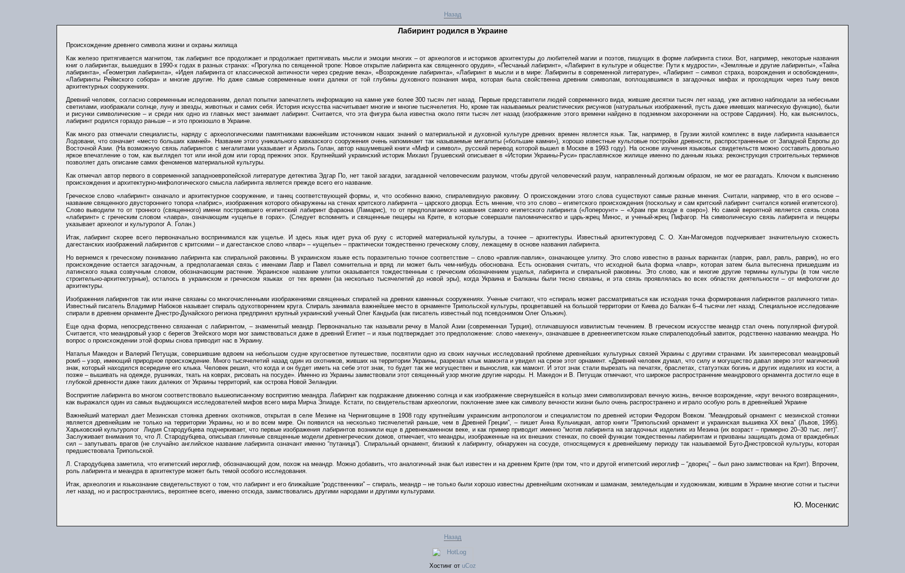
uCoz (469, 565)
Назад (452, 14)
